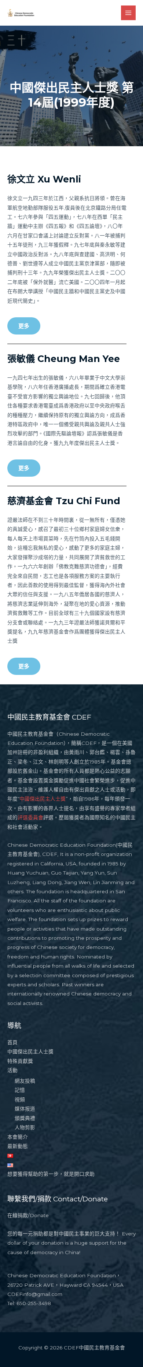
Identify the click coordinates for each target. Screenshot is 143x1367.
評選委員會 (30, 817)
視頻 (20, 1099)
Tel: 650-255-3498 (29, 1303)
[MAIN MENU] (128, 13)
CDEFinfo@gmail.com (34, 1294)
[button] (23, 326)
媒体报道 (25, 1109)
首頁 (12, 1042)
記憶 (20, 1090)
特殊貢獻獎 (20, 1061)
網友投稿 (25, 1081)
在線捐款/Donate (28, 1215)
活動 (12, 1070)
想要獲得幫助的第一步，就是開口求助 (51, 1174)
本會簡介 (17, 1137)
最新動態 (17, 1146)
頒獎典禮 (25, 1118)
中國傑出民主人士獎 (42, 799)
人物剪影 (25, 1127)
